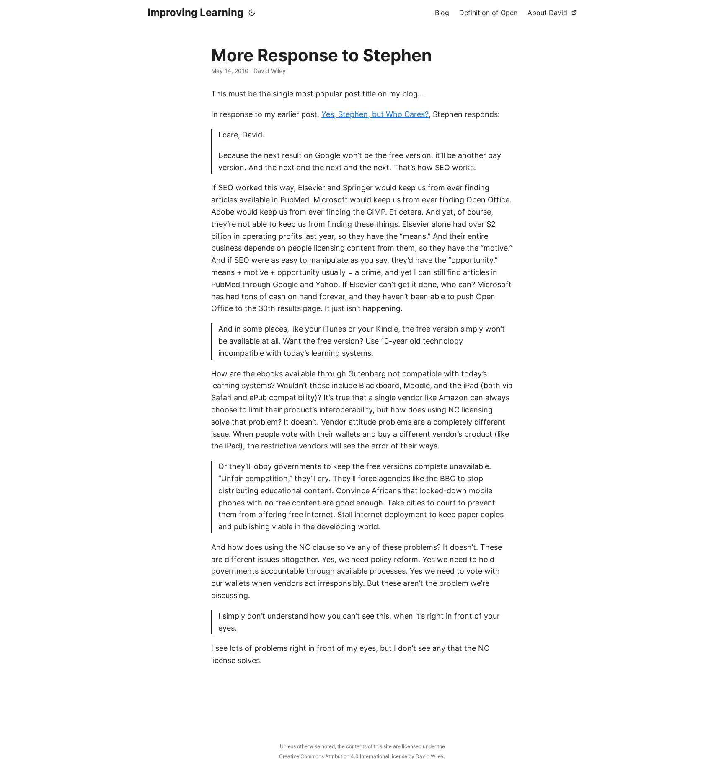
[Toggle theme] (252, 12)
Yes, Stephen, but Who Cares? (375, 114)
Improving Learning (195, 12)
